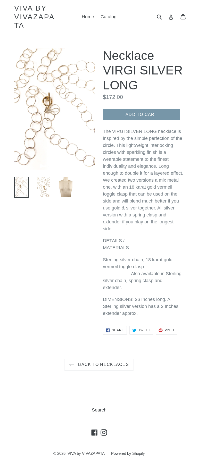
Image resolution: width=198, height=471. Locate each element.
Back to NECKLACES (103, 364)
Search (99, 410)
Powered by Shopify (128, 453)
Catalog (109, 16)
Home (88, 16)
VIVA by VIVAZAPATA (34, 16)
